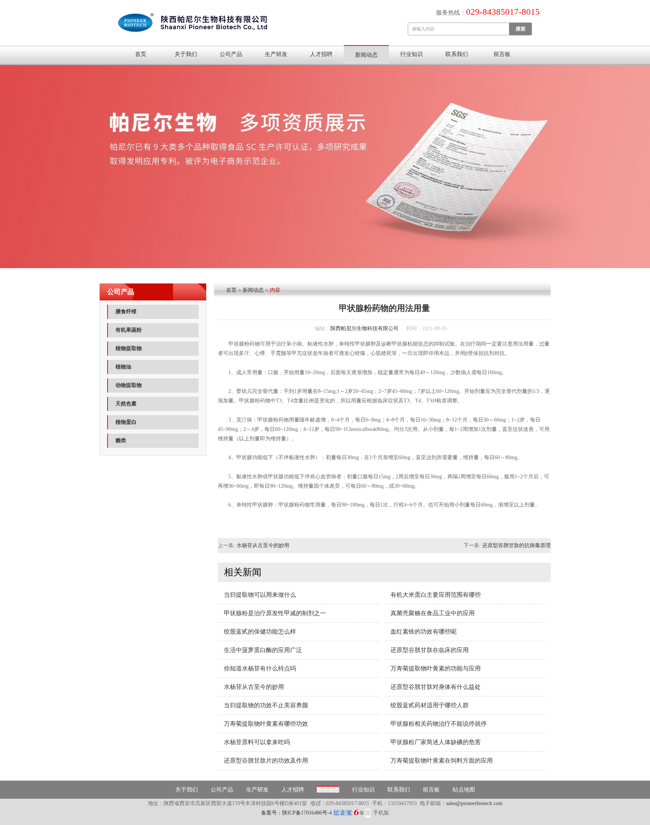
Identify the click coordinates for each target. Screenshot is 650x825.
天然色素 (126, 403)
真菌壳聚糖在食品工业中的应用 (432, 613)
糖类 (120, 440)
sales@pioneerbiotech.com (474, 803)
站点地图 (464, 790)
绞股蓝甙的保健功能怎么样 (260, 631)
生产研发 (276, 54)
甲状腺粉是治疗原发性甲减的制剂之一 (275, 613)
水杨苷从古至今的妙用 (263, 545)
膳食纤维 (126, 311)
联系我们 (456, 54)
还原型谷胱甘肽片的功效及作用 (266, 760)
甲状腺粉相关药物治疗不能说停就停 (438, 723)
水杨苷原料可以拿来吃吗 (257, 742)
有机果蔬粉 (128, 330)
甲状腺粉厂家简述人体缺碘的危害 (435, 742)
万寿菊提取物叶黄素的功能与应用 (435, 668)
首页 (140, 54)
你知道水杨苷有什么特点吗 (260, 668)
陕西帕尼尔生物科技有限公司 (364, 328)
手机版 (381, 813)
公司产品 (231, 54)
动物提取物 (128, 385)
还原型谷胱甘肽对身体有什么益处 (435, 687)
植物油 (123, 367)
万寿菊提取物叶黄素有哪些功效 (266, 723)
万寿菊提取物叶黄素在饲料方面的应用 (441, 760)
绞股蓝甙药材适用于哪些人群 (429, 705)
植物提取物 (128, 348)
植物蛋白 (126, 422)
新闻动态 (366, 55)
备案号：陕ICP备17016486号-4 (296, 813)
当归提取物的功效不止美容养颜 (266, 705)
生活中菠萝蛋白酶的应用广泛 (263, 650)
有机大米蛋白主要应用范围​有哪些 (435, 594)
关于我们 (186, 54)
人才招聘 (321, 54)
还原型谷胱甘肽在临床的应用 (429, 650)
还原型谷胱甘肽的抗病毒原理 (516, 545)
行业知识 (411, 54)
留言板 (502, 54)
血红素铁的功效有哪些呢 (423, 631)
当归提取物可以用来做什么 (260, 594)
